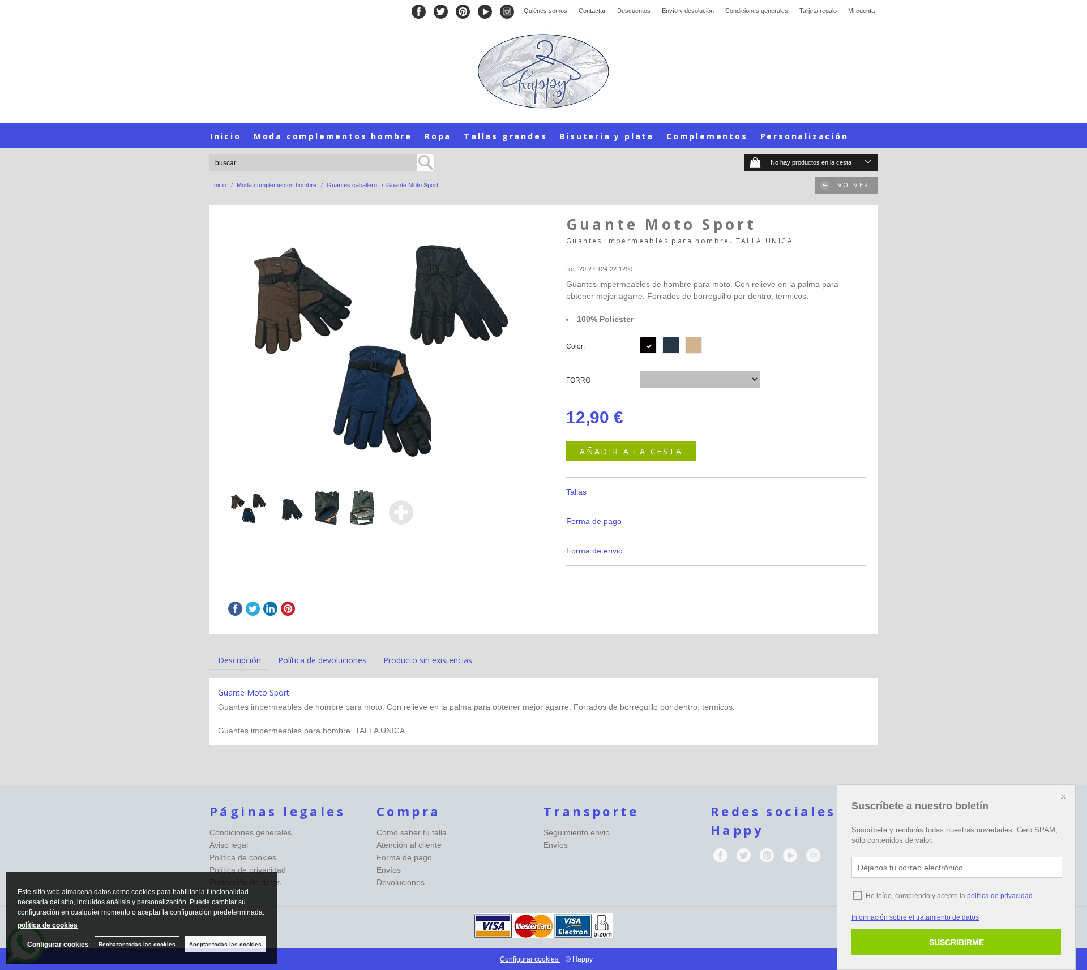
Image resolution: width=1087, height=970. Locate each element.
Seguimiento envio (577, 832)
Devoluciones (400, 882)
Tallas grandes (505, 136)
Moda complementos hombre (333, 136)
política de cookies (48, 925)
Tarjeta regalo (818, 10)
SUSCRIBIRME (956, 942)
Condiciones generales (756, 10)
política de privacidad (1000, 896)
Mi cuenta (861, 10)
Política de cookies (242, 857)
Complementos (707, 136)
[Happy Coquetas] (543, 71)
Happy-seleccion (589, 255)
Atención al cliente (409, 844)
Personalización (804, 136)
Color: (575, 346)
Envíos (388, 869)
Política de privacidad (247, 869)
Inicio (225, 136)
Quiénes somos (545, 10)
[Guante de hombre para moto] (375, 346)
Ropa (438, 136)
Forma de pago (404, 857)
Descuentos (634, 10)
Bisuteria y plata (606, 136)
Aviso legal (228, 844)
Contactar (592, 10)
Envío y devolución (688, 10)
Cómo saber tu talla (411, 832)
